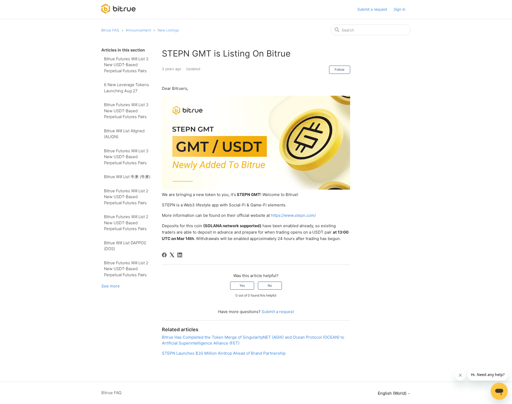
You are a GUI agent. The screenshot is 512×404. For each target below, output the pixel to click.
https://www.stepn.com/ (293, 215)
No (270, 285)
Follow (340, 69)
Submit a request (372, 9)
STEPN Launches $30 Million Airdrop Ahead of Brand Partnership (224, 353)
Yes (242, 285)
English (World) (392, 393)
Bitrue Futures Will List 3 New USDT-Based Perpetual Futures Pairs (126, 64)
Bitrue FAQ (110, 30)
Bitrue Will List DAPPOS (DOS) (125, 245)
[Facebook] (164, 255)
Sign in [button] (399, 9)
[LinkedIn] (179, 255)
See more (110, 286)
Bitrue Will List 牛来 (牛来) (127, 176)
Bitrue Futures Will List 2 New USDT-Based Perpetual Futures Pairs (126, 196)
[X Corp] (172, 255)
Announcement (138, 30)
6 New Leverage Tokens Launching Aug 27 (126, 87)
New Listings (168, 30)
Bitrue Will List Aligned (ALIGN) (124, 133)
